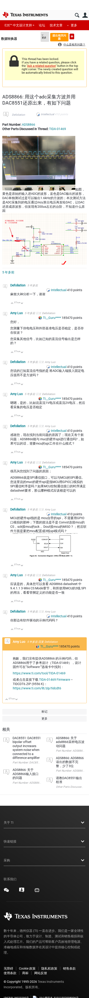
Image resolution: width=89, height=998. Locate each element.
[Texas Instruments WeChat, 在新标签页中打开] (6, 891)
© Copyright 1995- (20, 981)
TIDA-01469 (57, 129)
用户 (85, 15)
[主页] (25, 15)
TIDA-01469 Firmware (54, 679)
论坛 (42, 25)
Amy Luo (17, 313)
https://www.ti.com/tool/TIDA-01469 (39, 673)
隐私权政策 (49, 968)
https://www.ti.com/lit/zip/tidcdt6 (37, 688)
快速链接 (10, 841)
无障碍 (8, 968)
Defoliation (18, 114)
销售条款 (69, 968)
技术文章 (56, 25)
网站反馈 (40, 973)
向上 (12, 303)
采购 (7, 860)
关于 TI (8, 822)
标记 (44, 711)
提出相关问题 (59, 37)
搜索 (77, 15)
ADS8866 (28, 124)
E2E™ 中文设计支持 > (19, 25)
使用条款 (10, 973)
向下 (22, 303)
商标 (25, 973)
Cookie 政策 (27, 968)
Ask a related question (41, 66)
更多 (74, 25)
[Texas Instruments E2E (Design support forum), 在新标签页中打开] (21, 891)
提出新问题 (72, 36)
